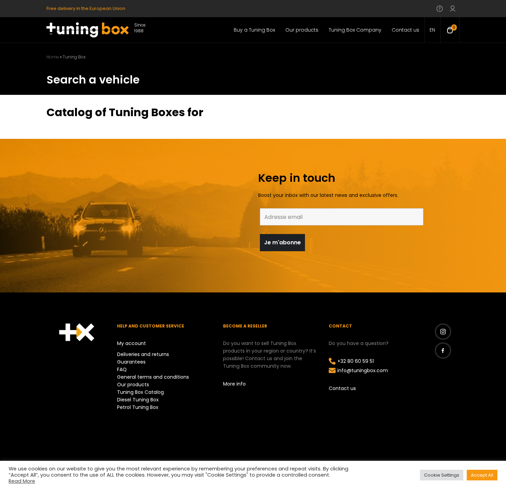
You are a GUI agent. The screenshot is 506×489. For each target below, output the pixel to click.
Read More (22, 481)
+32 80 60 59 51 (355, 361)
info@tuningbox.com (362, 370)
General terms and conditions (153, 377)
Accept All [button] (482, 475)
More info (234, 383)
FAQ (122, 369)
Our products (133, 384)
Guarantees (131, 361)
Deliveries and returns (143, 354)
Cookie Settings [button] (441, 475)
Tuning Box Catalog (140, 392)
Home (52, 57)
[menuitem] (432, 30)
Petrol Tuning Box (137, 407)
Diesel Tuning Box (138, 399)
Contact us (342, 388)
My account (131, 343)
